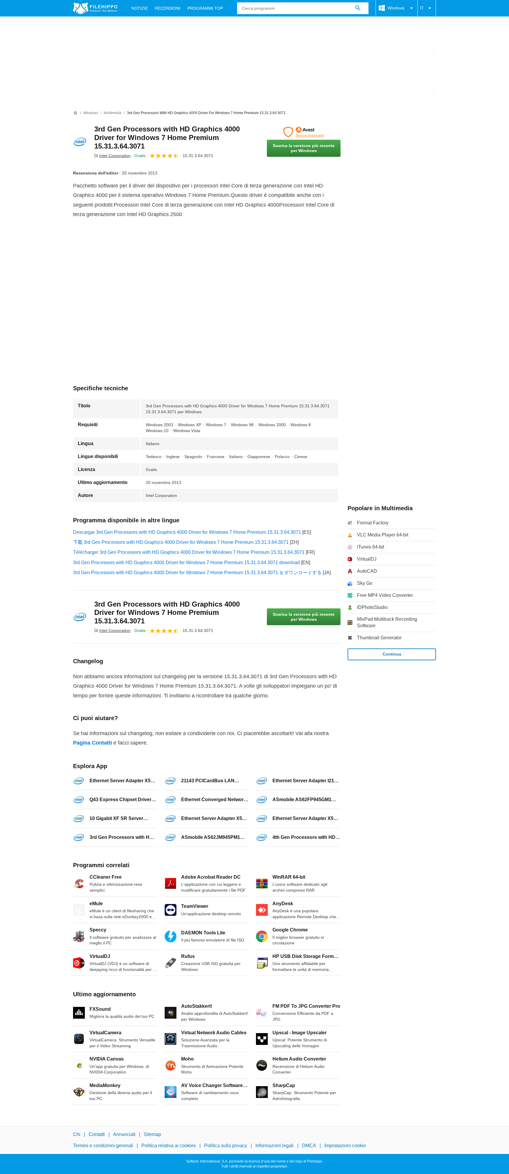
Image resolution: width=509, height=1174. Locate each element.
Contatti (97, 1134)
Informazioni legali (274, 1145)
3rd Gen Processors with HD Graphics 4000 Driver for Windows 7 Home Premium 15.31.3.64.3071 (167, 137)
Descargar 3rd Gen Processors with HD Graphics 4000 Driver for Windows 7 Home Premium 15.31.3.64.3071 (187, 532)
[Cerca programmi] (358, 8)
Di (112, 155)
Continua (392, 654)
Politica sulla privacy (225, 1145)
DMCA (309, 1145)
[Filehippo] (95, 8)
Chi (76, 1134)
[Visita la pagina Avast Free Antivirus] (304, 132)
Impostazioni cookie (345, 1145)
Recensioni (167, 8)
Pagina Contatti (92, 743)
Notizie (139, 8)
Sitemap (152, 1134)
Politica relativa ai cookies (168, 1145)
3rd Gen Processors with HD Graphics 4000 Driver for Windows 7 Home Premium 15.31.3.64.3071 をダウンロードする (197, 572)
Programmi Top (205, 8)
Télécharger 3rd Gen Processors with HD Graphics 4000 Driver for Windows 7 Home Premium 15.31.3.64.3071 (189, 552)
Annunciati (124, 1134)
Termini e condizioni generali (103, 1145)
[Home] (75, 113)
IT (422, 8)
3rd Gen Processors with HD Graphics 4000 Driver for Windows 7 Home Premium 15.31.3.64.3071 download (186, 562)
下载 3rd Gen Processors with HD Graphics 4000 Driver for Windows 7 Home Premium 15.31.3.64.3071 (181, 542)
